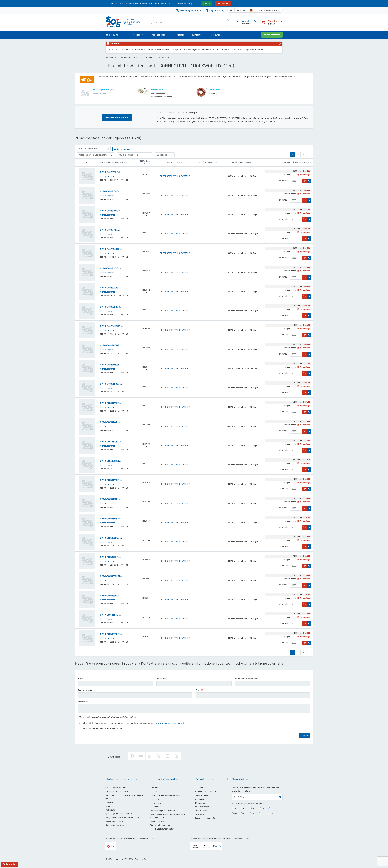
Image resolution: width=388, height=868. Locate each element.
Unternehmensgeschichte (116, 825)
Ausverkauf (199, 799)
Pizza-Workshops (202, 806)
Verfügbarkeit (205, 162)
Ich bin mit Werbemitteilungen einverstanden (102, 728)
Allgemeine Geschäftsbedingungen (165, 795)
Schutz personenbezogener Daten (170, 723)
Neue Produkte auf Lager (205, 791)
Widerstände (157, 89)
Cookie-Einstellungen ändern (162, 829)
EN (262, 808)
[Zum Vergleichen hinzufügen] (119, 172)
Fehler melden (9, 864)
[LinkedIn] (150, 756)
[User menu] (255, 21)
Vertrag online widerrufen (160, 825)
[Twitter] (158, 756)
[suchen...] (152, 22)
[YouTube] (141, 756)
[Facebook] (132, 756)
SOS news (199, 814)
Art (144, 163)
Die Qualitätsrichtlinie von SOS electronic (122, 817)
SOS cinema (200, 803)
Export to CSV (123, 148)
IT (253, 813)
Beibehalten (223, 3)
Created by (139, 859)
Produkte (132, 57)
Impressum (110, 810)
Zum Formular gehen (117, 117)
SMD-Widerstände (158, 93)
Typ (101, 162)
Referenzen (110, 806)
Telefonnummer (85, 690)
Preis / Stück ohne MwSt (296, 162)
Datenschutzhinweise (159, 821)
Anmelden (247, 20)
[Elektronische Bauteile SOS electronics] (123, 21)
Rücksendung (156, 806)
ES (262, 813)
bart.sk (148, 859)
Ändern (206, 3)
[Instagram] (167, 756)
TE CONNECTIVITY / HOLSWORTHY (175, 176)
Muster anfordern (271, 34)
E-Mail (199, 690)
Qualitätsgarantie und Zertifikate (118, 813)
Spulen (212, 93)
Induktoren (214, 89)
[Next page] (309, 154)
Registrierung (247, 24)
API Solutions (200, 787)
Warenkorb (273, 21)
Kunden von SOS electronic (116, 791)
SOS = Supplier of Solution (116, 787)
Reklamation (155, 803)
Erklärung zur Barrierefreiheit (207, 818)
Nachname (161, 678)
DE (271, 808)
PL (244, 813)
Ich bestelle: (284, 180)
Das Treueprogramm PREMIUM (163, 810)
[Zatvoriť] (280, 44)
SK (235, 808)
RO (235, 813)
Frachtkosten (155, 799)
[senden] (107, 148)
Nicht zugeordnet (101, 89)
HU (253, 808)
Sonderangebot (201, 795)
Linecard (153, 791)
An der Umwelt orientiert (115, 821)
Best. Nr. (144, 161)
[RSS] (176, 756)
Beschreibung (116, 162)
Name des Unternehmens (246, 678)
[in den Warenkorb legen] (304, 181)
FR (271, 813)
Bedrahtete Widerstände (161, 96)
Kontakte (109, 802)
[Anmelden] (238, 23)
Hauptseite (122, 57)
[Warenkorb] (263, 22)
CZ (244, 808)
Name (80, 678)
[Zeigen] (309, 181)
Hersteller (172, 162)
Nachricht (82, 701)
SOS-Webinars (201, 810)
